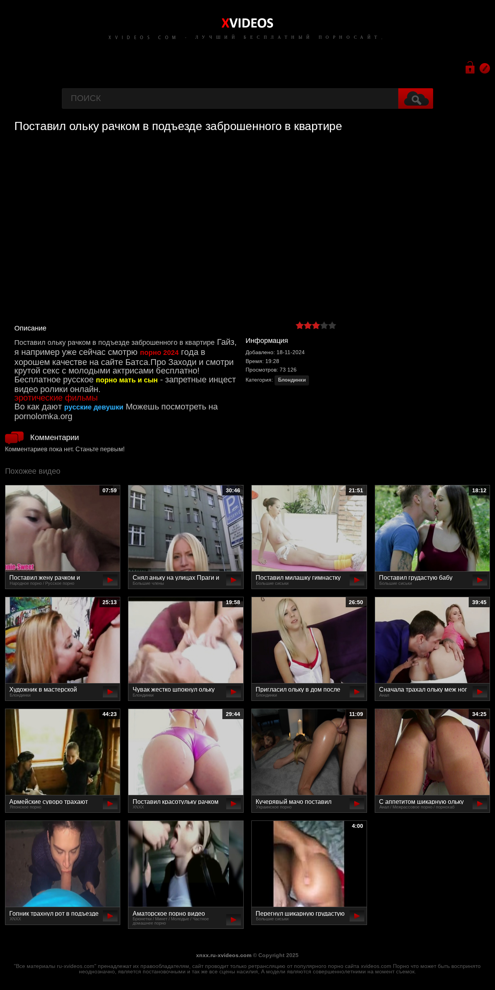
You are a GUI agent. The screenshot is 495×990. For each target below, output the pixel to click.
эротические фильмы (56, 398)
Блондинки (292, 380)
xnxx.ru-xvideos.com (223, 955)
